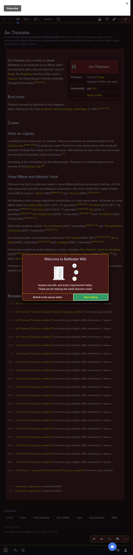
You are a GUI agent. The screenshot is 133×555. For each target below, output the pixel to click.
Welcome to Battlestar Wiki (65, 259)
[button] (47, 297)
